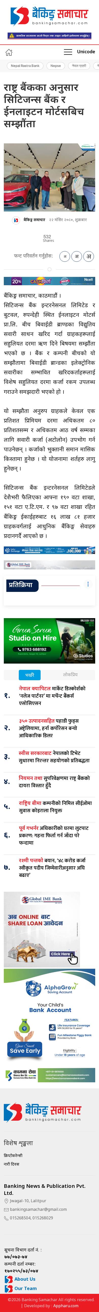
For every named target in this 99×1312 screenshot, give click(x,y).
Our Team (25, 1289)
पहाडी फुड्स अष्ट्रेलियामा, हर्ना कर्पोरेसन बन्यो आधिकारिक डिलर (49, 728)
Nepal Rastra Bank (25, 66)
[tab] (30, 675)
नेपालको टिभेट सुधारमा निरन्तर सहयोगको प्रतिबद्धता (54, 757)
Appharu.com (65, 1306)
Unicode (86, 52)
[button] (68, 52)
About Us (24, 1279)
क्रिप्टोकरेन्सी (13, 1156)
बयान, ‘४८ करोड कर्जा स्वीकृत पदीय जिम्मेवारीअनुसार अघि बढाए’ (52, 868)
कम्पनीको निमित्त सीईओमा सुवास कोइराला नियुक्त (55, 807)
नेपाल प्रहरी (79, 66)
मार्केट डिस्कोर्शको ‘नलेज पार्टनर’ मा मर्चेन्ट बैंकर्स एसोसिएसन (52, 696)
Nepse (56, 66)
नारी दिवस (11, 1164)
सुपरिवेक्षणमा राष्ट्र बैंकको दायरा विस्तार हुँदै (54, 782)
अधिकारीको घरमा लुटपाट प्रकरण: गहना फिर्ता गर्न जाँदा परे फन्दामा (54, 835)
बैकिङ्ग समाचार (34, 220)
